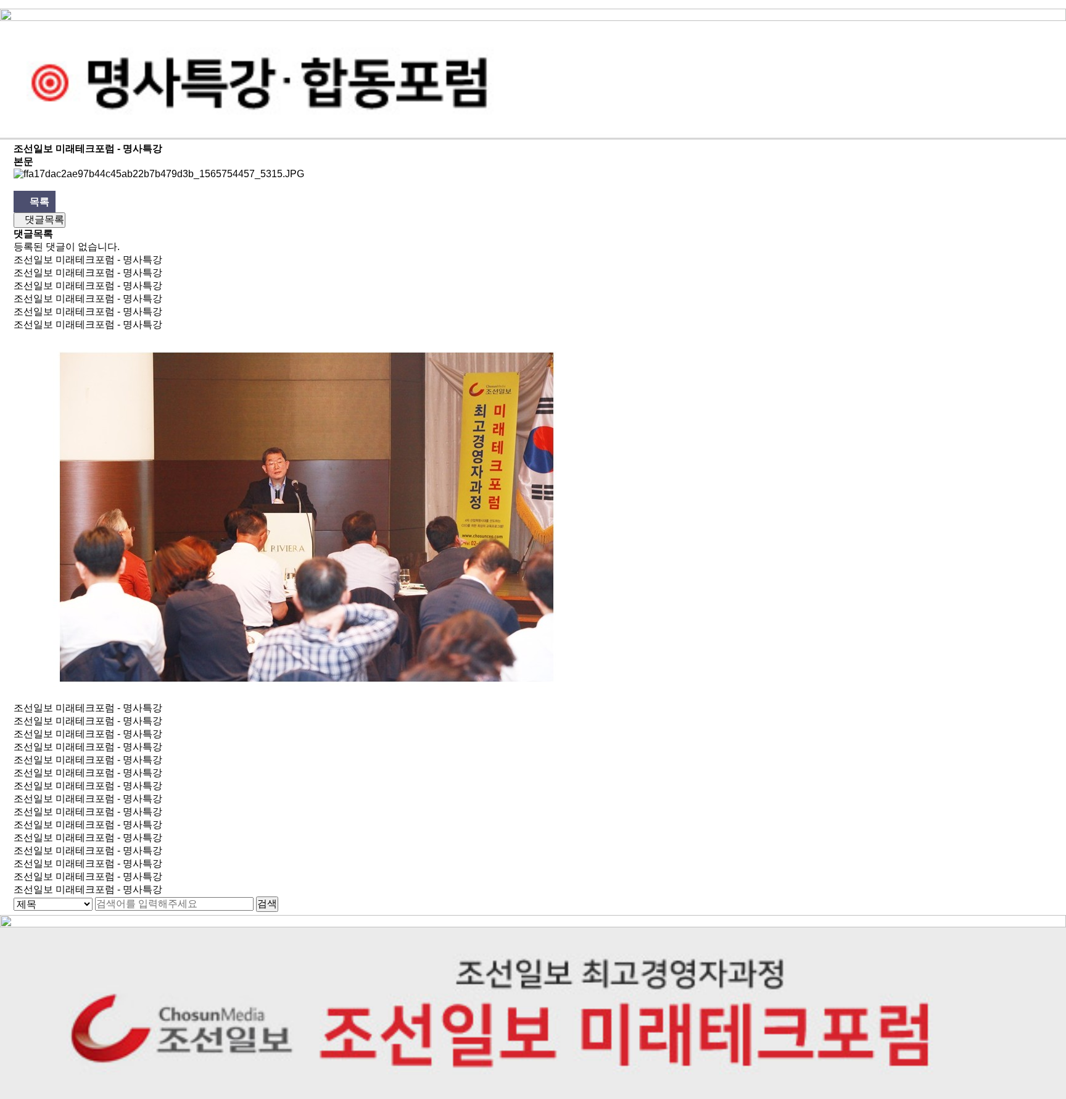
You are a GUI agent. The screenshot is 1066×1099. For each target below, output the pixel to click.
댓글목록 (43, 219)
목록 (38, 201)
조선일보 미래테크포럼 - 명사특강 (88, 259)
